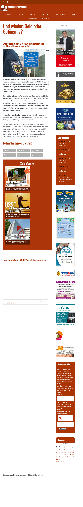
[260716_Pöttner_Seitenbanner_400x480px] (65, 304)
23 (60, 457)
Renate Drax (8, 301)
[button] (55, 19)
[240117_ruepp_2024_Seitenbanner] (65, 82)
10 (62, 452)
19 (68, 454)
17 (62, 454)
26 (68, 457)
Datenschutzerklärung (64, 404)
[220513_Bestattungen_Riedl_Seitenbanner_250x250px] (65, 281)
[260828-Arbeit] (17, 220)
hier (60, 392)
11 (65, 452)
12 (68, 452)
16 (60, 454)
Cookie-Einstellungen (36, 475)
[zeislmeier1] (65, 271)
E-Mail (59, 395)
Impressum (24, 475)
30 (60, 459)
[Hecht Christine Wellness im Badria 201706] (65, 346)
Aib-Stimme (37, 301)
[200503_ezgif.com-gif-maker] (65, 244)
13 (70, 452)
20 (70, 454)
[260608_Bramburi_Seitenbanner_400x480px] (65, 217)
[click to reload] (65, 418)
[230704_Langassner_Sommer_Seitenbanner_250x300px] (65, 191)
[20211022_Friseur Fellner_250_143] (65, 331)
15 (57, 454)
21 (73, 454)
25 (65, 457)
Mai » (62, 461)
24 (62, 457)
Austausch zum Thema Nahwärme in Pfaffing (65, 179)
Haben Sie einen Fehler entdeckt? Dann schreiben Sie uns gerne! (24, 260)
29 (57, 459)
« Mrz (58, 461)
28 (73, 457)
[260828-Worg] (17, 194)
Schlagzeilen (10, 303)
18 (65, 454)
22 (57, 457)
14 (73, 452)
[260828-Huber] (17, 167)
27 (70, 457)
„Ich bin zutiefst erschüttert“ (65, 143)
